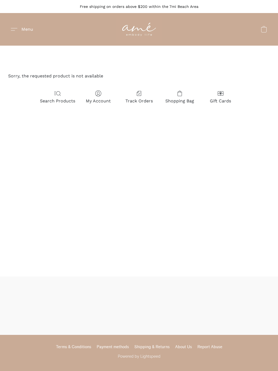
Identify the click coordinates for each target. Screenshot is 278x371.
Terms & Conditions (73, 347)
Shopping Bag (179, 100)
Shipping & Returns (152, 347)
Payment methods (113, 347)
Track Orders (139, 100)
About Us (183, 347)
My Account (98, 100)
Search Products (57, 100)
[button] (139, 29)
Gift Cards (220, 100)
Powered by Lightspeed (139, 356)
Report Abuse (209, 347)
